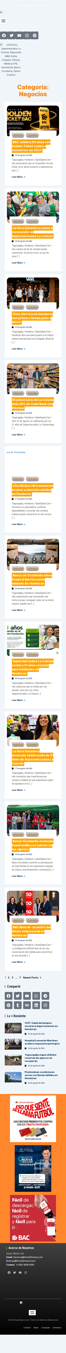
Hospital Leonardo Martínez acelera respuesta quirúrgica (42, 1042)
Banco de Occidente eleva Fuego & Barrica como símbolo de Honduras (32, 579)
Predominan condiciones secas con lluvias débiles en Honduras (41, 1075)
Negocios (18, 135)
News (36, 1327)
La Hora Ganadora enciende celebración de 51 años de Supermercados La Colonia (32, 757)
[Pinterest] (8, 1005)
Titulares (32, 135)
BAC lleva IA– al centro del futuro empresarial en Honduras (31, 931)
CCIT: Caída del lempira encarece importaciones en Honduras (41, 1026)
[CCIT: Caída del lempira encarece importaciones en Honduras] (13, 1028)
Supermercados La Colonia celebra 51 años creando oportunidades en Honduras (33, 667)
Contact (27, 1327)
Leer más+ (18, 176)
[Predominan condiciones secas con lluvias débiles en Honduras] (13, 1077)
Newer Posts (30, 977)
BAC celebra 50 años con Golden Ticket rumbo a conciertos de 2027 (31, 146)
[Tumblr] (18, 1005)
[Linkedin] (36, 1005)
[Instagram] (45, 1005)
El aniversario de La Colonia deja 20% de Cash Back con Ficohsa (33, 404)
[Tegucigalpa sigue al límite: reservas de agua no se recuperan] (13, 1060)
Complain (45, 1327)
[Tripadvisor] (27, 1005)
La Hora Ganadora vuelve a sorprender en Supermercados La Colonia (32, 232)
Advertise (57, 1327)
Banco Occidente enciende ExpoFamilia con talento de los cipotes (33, 845)
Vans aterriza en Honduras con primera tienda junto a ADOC (32, 318)
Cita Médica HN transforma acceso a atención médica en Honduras (32, 490)
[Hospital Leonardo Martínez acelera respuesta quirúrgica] (13, 1044)
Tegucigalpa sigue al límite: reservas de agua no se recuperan (41, 1057)
